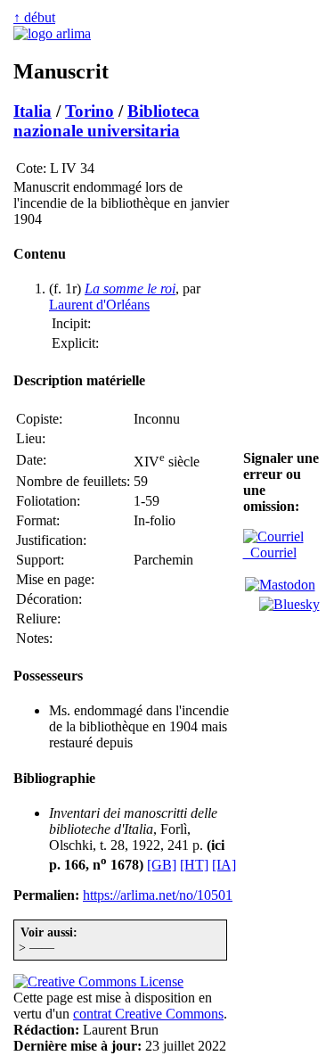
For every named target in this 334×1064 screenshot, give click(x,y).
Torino (89, 111)
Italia (32, 111)
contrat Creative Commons (148, 1013)
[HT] (194, 864)
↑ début (34, 17)
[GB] (161, 864)
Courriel (270, 552)
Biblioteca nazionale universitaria (106, 121)
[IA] (224, 864)
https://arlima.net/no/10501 (157, 895)
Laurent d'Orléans (99, 304)
